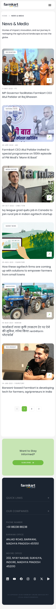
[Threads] (34, 579)
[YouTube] (14, 579)
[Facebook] (21, 579)
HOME (4, 16)
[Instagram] (28, 579)
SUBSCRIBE (28, 462)
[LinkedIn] (7, 579)
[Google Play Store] (48, 579)
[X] (41, 579)
